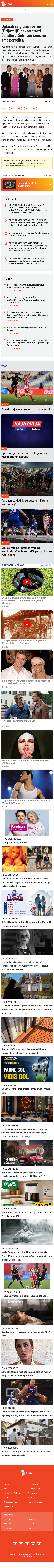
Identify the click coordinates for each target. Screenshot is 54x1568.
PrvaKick (32, 1519)
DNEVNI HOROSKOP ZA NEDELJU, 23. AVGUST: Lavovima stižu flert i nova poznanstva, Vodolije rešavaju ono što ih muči (29, 260)
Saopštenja (32, 1498)
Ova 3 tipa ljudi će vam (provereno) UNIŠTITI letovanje (26, 329)
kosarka (5, 543)
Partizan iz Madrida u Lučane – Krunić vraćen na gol (24, 502)
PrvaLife (31, 1524)
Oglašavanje (8, 1506)
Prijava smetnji (33, 1493)
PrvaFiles (32, 1528)
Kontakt (6, 1484)
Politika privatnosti (35, 1502)
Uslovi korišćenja (34, 1489)
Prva (5, 1489)
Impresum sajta (34, 1484)
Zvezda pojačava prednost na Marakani (25, 409)
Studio (6, 1498)
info (4, 448)
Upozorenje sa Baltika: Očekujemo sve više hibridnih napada (24, 455)
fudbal (5, 404)
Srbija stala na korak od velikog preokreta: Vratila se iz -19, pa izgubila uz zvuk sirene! (26, 551)
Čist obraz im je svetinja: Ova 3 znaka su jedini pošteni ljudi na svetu (29, 234)
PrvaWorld (8, 1528)
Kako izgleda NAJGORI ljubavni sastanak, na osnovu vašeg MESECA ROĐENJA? (26, 286)
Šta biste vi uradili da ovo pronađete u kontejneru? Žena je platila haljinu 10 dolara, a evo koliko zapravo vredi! (27, 315)
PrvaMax (7, 1524)
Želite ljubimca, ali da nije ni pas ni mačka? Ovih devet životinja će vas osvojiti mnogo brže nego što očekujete (28, 342)
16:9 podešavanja (10, 1502)
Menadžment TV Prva (12, 1493)
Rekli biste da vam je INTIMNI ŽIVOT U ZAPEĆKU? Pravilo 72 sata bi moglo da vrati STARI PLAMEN (26, 300)
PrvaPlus (7, 1519)
